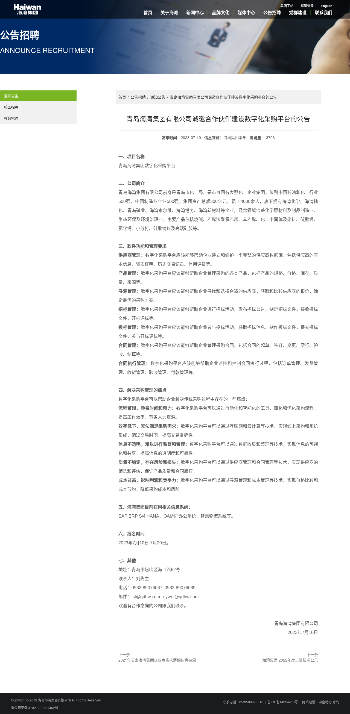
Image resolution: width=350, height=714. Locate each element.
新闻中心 (195, 12)
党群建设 (298, 12)
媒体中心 (246, 12)
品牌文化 (220, 12)
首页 (148, 12)
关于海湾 (169, 12)
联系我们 (323, 12)
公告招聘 (272, 12)
